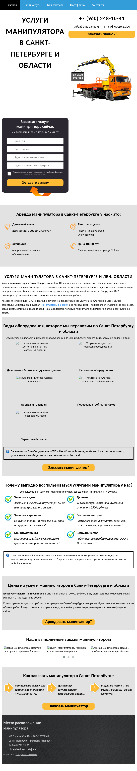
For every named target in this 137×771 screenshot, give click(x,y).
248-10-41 (102, 18)
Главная (11, 5)
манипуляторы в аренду (54, 305)
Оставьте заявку (35, 182)
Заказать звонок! (102, 34)
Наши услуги (31, 5)
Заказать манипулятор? (68, 468)
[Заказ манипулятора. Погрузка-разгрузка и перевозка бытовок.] (25, 649)
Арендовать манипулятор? (68, 622)
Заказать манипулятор (68, 706)
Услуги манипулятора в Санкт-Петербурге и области (35, 43)
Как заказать (55, 5)
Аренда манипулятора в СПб (26, 755)
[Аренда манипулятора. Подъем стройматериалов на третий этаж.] (112, 649)
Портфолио (77, 5)
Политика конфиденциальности (35, 175)
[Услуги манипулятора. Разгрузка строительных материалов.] (68, 649)
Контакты (97, 5)
